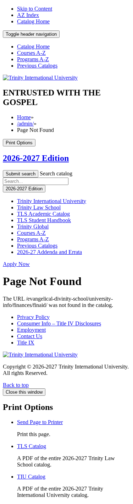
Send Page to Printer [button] (40, 422)
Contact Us (29, 336)
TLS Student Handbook (44, 220)
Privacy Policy (33, 317)
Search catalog (56, 173)
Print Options (19, 142)
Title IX (25, 343)
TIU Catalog (31, 477)
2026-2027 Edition (36, 158)
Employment (31, 330)
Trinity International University (51, 201)
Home (24, 117)
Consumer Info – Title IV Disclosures (59, 323)
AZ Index (28, 15)
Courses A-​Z (31, 233)
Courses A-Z (31, 53)
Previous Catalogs (37, 66)
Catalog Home (33, 21)
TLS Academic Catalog (43, 214)
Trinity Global (33, 227)
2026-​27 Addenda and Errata (49, 252)
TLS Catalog (31, 446)
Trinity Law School (39, 207)
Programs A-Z (33, 59)
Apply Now (16, 264)
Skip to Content (34, 9)
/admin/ (25, 124)
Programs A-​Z (33, 239)
